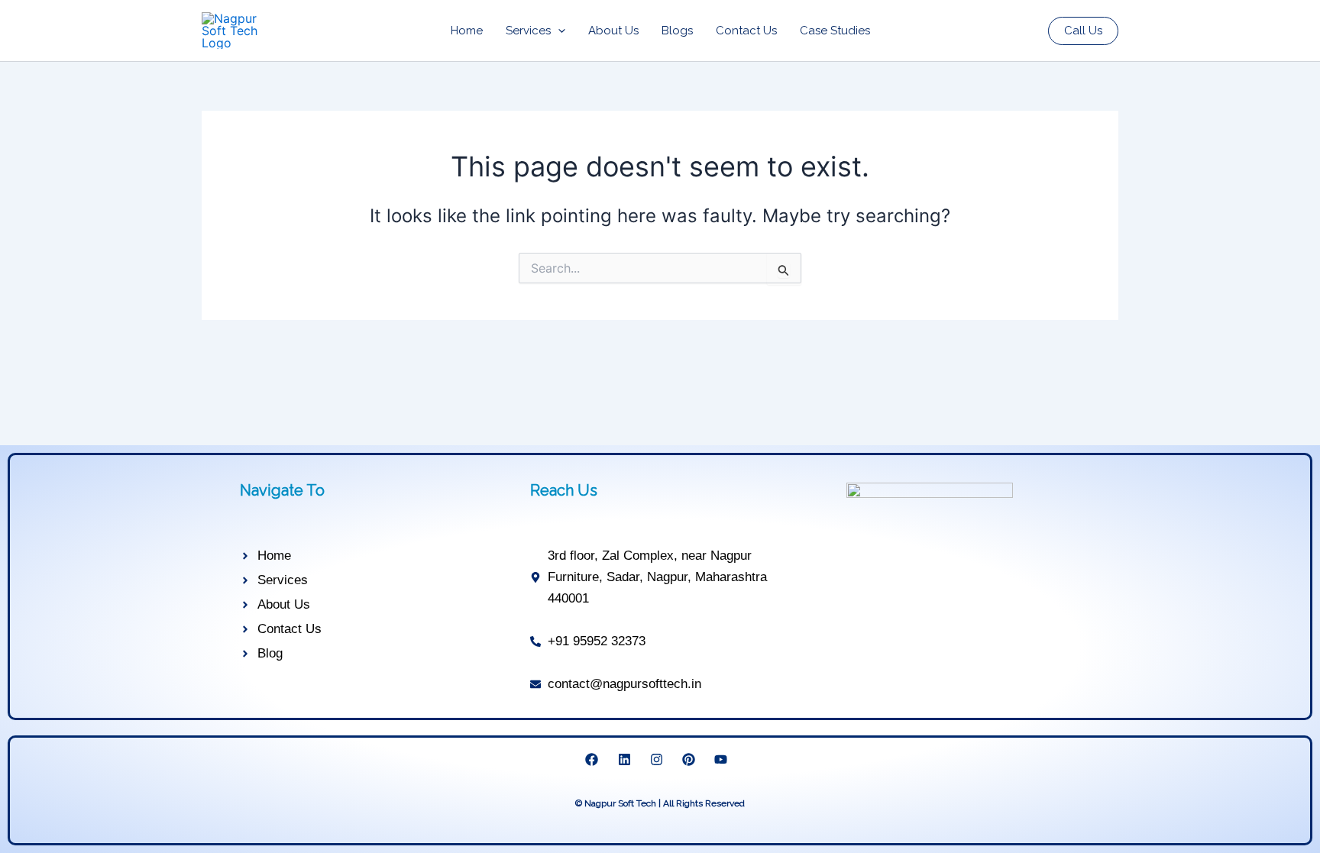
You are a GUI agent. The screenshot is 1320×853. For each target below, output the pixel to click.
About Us (613, 30)
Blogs (677, 30)
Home (467, 30)
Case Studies (835, 30)
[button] (558, 30)
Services (528, 30)
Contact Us (746, 30)
